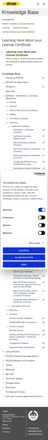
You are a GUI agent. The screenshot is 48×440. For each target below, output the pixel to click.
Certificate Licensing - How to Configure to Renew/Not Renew (29, 276)
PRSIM (12, 114)
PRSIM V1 (25, 86)
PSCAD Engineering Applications (22, 356)
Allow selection (24, 257)
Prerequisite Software (27, 343)
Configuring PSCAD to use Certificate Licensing (29, 162)
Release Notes (13, 382)
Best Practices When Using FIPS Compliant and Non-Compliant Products (29, 293)
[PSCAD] (11, 4)
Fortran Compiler (16, 326)
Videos (9, 365)
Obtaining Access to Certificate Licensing (29, 156)
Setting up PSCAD (25, 77)
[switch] (41, 217)
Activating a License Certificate (29, 168)
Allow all (24, 250)
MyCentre (13, 310)
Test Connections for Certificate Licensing (29, 149)
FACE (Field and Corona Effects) (23, 110)
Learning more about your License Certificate (18, 31)
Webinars (10, 369)
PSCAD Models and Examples (20, 360)
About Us (6, 420)
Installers (13, 314)
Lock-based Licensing (20, 306)
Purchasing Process (15, 391)
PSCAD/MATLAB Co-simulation (27, 322)
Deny (24, 264)
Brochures (11, 387)
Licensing (13, 122)
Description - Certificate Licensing (29, 130)
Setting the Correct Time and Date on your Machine (29, 270)
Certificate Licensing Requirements (29, 137)
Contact (6, 431)
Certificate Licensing (20, 126)
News (5, 424)
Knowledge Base (11, 73)
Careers (6, 428)
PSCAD (12, 102)
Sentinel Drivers (27, 330)
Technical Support (14, 378)
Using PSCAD (12, 351)
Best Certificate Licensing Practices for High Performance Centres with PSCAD (29, 284)
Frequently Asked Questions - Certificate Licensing (29, 300)
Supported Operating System (27, 347)
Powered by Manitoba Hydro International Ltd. (35, 431)
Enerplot (13, 106)
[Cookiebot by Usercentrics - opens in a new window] (34, 174)
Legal (5, 411)
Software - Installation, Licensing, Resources (22, 97)
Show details (34, 243)
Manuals (10, 374)
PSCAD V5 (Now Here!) (17, 82)
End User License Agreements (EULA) (24, 396)
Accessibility (8, 414)
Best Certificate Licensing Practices (29, 143)
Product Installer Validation (27, 318)
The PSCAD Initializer (18, 118)
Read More (26, 58)
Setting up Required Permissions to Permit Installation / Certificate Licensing (27, 336)
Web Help (10, 91)
